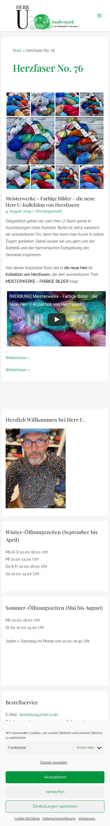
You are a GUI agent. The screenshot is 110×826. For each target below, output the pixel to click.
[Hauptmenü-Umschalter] (99, 15)
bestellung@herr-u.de (38, 715)
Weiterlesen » (18, 358)
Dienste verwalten (53, 762)
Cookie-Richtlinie (27, 818)
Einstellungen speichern (55, 806)
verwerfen (55, 791)
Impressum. (87, 818)
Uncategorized (48, 211)
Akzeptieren (55, 777)
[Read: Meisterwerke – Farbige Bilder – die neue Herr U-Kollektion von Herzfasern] (55, 140)
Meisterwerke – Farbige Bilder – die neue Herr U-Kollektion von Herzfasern (50, 201)
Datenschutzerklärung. (59, 818)
